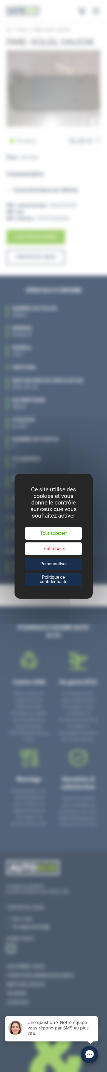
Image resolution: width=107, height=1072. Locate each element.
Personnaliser (53, 563)
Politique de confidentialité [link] (53, 579)
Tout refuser (53, 548)
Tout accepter (53, 533)
